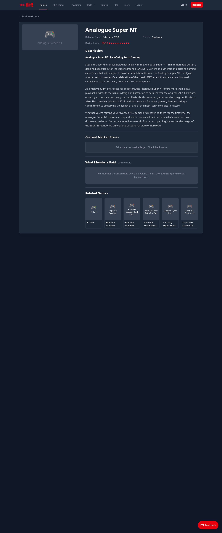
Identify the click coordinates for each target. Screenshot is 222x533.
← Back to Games (29, 16)
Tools (89, 4)
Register (196, 4)
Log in (184, 4)
